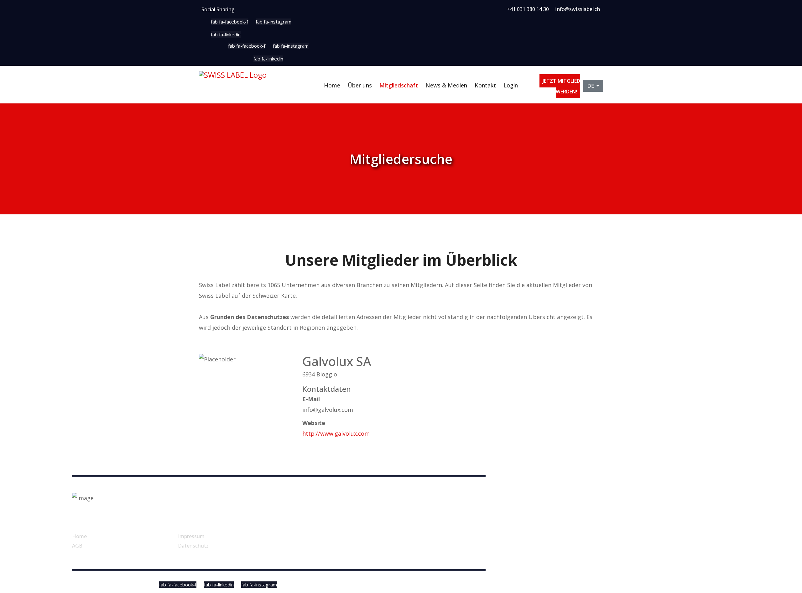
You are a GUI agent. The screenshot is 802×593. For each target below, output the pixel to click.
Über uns (360, 85)
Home (332, 85)
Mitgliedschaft (398, 85)
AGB (77, 545)
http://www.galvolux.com (336, 433)
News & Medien (446, 85)
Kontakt (485, 85)
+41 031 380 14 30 (528, 9)
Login (510, 85)
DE (591, 85)
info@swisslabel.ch (577, 9)
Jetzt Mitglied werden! (561, 86)
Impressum (191, 536)
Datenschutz (193, 545)
